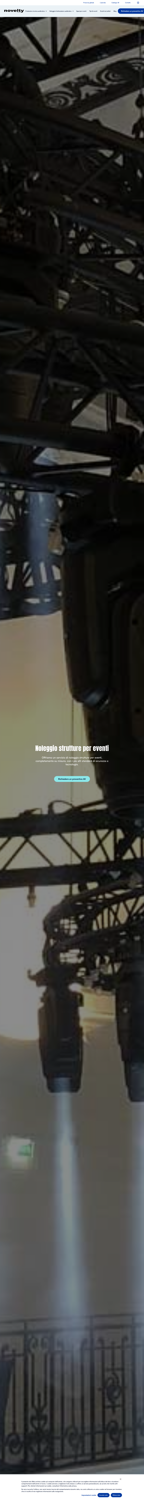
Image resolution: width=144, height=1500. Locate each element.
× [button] (120, 1478)
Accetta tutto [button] (103, 1495)
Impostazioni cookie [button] (89, 1495)
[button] (36, 11)
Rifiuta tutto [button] (116, 1495)
